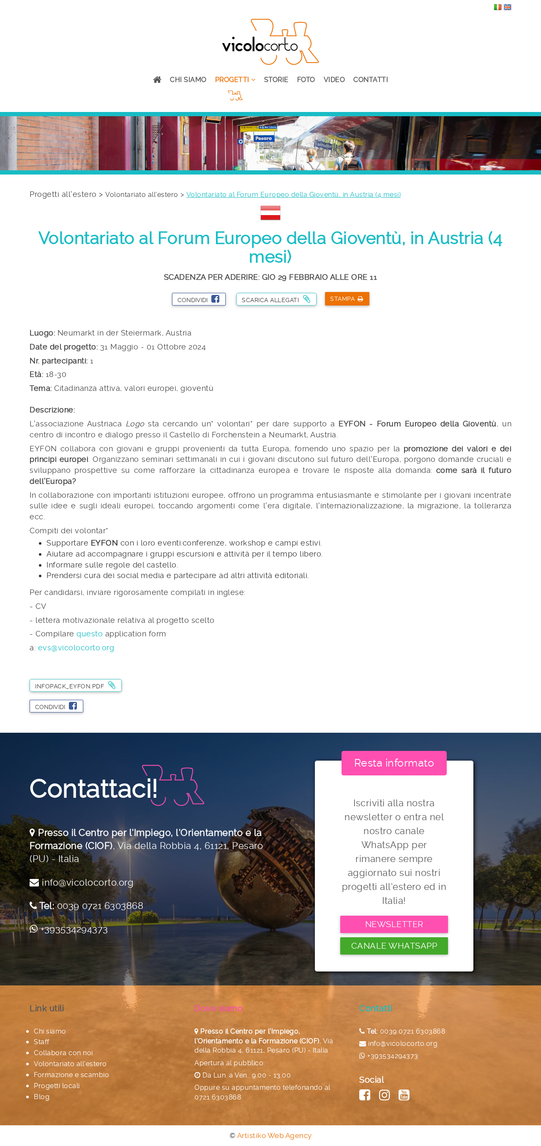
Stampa (342, 298)
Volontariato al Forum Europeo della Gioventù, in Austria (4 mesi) (293, 195)
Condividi (193, 300)
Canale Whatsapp (394, 946)
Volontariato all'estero (141, 195)
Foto (306, 80)
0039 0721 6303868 (100, 905)
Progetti (233, 80)
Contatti (370, 80)
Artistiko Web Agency (274, 1135)
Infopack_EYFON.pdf (70, 686)
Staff (41, 1042)
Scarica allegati (271, 300)
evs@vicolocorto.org (76, 647)
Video (334, 80)
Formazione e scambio (71, 1075)
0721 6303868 (217, 1097)
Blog (41, 1097)
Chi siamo (188, 80)
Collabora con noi (63, 1053)
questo (90, 633)
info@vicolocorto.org (88, 882)
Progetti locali (57, 1086)
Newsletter (394, 924)
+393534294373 (74, 928)
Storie (276, 80)
